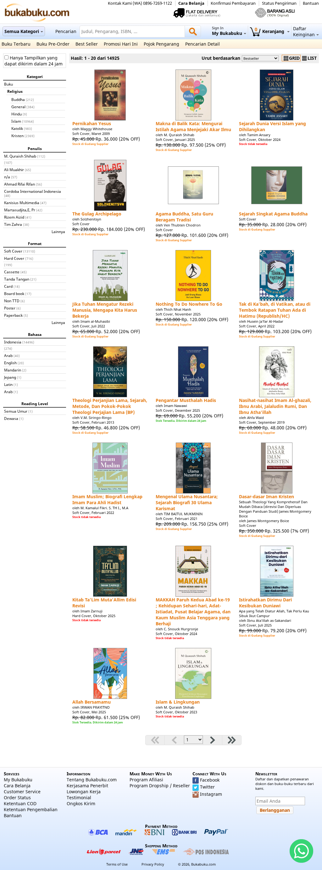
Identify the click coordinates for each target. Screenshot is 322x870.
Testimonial (79, 797)
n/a (7, 176)
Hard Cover (14, 258)
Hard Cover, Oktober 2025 (93, 615)
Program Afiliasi (146, 780)
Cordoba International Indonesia (32, 191)
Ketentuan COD (20, 803)
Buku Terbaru (16, 44)
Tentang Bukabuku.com (92, 780)
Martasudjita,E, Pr (19, 209)
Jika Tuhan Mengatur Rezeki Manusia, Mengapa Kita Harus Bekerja (104, 310)
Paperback (13, 315)
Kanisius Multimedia (21, 202)
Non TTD (11, 300)
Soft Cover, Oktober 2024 (259, 139)
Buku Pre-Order (52, 44)
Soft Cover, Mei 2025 (89, 712)
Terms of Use (117, 864)
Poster (9, 307)
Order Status (17, 797)
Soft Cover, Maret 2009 (91, 133)
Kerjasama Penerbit (87, 786)
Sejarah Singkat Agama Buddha (273, 214)
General (18, 106)
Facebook (209, 780)
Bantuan (311, 3)
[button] (274, 810)
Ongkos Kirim (81, 803)
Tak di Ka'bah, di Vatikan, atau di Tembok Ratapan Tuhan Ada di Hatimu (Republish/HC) (274, 310)
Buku (8, 83)
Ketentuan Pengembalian (31, 809)
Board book (14, 293)
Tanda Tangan (16, 279)
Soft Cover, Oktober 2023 (176, 712)
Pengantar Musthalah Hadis (186, 400)
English (10, 362)
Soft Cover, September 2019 (262, 422)
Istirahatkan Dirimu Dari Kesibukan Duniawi (265, 603)
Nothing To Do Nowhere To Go (189, 304)
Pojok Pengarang (161, 44)
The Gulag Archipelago (96, 214)
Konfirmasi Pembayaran (233, 3)
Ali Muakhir (14, 169)
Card (8, 286)
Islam (16, 121)
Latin (8, 384)
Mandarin (12, 369)
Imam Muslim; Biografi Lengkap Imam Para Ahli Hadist (107, 499)
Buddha (18, 99)
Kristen (17, 135)
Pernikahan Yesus (91, 123)
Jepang (10, 377)
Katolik (17, 128)
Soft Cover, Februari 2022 (93, 512)
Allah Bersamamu (91, 702)
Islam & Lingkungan (178, 702)
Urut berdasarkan (221, 58)
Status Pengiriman (279, 3)
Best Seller (86, 44)
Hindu (16, 113)
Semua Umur (15, 411)
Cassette (11, 271)
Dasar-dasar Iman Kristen (266, 496)
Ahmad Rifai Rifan (19, 184)
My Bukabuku (18, 780)
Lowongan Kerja (84, 792)
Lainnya (58, 231)
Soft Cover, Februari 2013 (93, 422)
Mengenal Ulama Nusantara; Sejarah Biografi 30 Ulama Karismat (187, 502)
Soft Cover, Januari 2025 (175, 139)
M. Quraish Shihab (20, 156)
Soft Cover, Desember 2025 (178, 410)
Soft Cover (13, 251)
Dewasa (11, 418)
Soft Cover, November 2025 (178, 314)
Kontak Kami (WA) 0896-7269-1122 (140, 3)
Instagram (211, 794)
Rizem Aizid (14, 217)
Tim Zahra (13, 224)
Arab (8, 355)
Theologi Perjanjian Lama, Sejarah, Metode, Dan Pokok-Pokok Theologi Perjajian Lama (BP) (109, 406)
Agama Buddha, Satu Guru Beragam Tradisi (184, 217)
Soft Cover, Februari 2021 (176, 518)
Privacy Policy (153, 864)
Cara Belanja (191, 3)
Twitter (207, 787)
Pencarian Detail (202, 44)
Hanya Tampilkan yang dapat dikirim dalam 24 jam (33, 61)
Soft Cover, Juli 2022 (88, 326)
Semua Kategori (21, 31)
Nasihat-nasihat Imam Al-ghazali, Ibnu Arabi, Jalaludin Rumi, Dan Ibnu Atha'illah (275, 406)
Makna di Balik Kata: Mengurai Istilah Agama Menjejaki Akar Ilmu (193, 126)
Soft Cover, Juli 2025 (255, 625)
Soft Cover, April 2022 (257, 326)
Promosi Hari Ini (121, 44)
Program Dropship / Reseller (160, 786)
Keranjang (270, 31)
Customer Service (22, 792)
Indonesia (12, 341)
